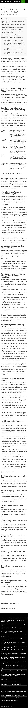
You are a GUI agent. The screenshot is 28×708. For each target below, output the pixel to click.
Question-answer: (6, 39)
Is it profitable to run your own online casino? (14, 43)
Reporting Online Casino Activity (8, 607)
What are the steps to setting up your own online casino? (15, 50)
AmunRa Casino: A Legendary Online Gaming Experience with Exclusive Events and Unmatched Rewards (14, 675)
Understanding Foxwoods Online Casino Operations (12, 697)
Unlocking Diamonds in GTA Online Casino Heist (11, 684)
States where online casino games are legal (9, 700)
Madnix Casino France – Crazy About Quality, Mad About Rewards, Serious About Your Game (13, 650)
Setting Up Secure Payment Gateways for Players (12, 27)
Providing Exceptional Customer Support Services (12, 37)
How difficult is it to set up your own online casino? (15, 40)
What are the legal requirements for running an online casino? (16, 54)
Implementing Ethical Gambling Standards (11, 34)
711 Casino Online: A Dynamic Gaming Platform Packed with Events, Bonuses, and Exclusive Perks (14, 671)
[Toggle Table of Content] (24, 19)
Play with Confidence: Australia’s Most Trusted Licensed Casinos (11, 1)
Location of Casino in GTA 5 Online (8, 681)
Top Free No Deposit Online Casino (8, 686)
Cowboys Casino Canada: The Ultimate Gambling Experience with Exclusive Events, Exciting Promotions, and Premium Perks (13, 667)
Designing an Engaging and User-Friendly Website (12, 29)
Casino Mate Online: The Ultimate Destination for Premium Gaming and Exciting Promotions (13, 658)
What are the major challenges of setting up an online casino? (16, 45)
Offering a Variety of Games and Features (11, 35)
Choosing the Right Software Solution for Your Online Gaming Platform (13, 25)
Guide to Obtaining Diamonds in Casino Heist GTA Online (13, 695)
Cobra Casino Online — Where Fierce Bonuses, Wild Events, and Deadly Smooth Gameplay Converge (13, 643)
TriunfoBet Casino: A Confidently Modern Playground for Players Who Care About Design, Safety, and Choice (13, 628)
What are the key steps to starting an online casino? (15, 41)
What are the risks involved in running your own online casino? (16, 48)
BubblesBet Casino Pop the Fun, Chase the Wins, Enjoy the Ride (14, 617)
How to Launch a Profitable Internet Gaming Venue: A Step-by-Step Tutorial (13, 22)
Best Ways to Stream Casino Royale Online (10, 602)
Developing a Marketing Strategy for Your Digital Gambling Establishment (12, 31)
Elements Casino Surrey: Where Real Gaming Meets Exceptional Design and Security (11, 632)
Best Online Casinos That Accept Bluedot (9, 689)
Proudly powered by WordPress (6, 706)
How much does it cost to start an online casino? (15, 52)
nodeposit (3, 7)
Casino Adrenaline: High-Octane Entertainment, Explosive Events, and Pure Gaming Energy (13, 639)
